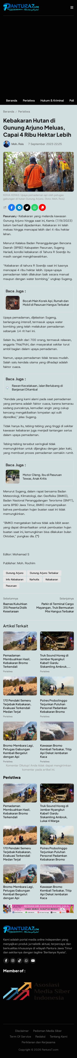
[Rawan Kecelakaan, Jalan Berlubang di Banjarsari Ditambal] (7, 388)
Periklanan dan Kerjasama (38, 1042)
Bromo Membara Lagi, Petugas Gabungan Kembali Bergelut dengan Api (18, 751)
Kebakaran (52, 579)
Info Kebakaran (14, 579)
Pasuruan (11, 585)
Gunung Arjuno (14, 573)
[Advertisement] (38, 56)
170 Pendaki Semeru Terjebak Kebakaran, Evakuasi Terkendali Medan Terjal (17, 706)
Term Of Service (20, 1037)
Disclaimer (22, 1031)
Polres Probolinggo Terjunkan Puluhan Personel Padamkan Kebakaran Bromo (53, 706)
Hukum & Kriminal (52, 100)
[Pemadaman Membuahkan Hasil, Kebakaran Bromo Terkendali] (20, 649)
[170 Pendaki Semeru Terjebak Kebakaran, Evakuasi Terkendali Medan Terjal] (20, 694)
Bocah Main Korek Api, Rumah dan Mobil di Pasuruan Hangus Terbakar (46, 302)
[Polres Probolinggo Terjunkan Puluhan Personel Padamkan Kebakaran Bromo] (57, 694)
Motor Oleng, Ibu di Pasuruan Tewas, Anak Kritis (42, 476)
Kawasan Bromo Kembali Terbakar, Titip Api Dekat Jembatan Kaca (56, 751)
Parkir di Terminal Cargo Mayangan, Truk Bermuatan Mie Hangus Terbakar (55, 607)
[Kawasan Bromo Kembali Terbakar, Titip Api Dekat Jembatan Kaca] (57, 739)
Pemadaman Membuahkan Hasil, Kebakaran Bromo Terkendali (16, 661)
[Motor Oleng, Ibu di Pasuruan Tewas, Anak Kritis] (13, 482)
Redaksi (40, 1037)
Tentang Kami (58, 1037)
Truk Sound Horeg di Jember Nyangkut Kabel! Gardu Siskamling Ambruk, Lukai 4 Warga (54, 813)
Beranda (11, 100)
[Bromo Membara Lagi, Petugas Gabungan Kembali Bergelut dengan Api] (20, 739)
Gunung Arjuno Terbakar (44, 573)
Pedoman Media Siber (47, 1031)
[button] (42, 207)
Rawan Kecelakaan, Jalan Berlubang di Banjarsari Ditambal (37, 387)
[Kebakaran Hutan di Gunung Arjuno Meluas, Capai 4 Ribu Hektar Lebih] (38, 190)
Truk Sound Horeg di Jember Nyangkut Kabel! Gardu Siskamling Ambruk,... (55, 661)
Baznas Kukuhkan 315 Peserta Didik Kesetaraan (15, 607)
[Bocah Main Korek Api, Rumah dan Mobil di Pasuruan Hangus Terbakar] (13, 309)
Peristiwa (29, 100)
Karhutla (34, 579)
